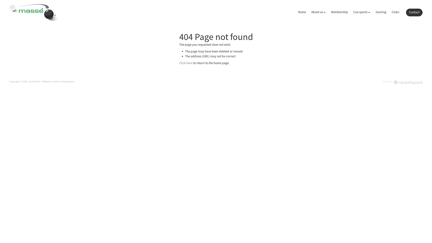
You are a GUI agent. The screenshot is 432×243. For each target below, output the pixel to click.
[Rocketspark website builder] (402, 83)
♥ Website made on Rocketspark (58, 81)
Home (302, 12)
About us (317, 12)
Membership (339, 12)
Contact (414, 12)
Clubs (395, 12)
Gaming (381, 12)
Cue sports (360, 12)
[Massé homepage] (50, 12)
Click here (185, 63)
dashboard (34, 81)
